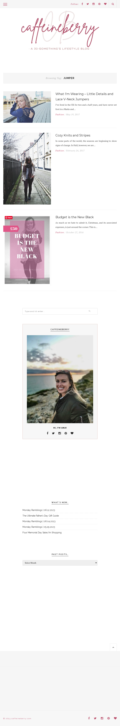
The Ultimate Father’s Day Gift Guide (40, 515)
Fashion (59, 114)
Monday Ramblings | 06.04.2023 (38, 521)
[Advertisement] (60, 470)
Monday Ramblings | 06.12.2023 (38, 510)
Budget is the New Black (74, 217)
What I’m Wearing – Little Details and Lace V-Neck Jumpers (84, 96)
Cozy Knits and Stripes (72, 135)
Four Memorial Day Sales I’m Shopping (42, 532)
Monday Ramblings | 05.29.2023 (38, 527)
